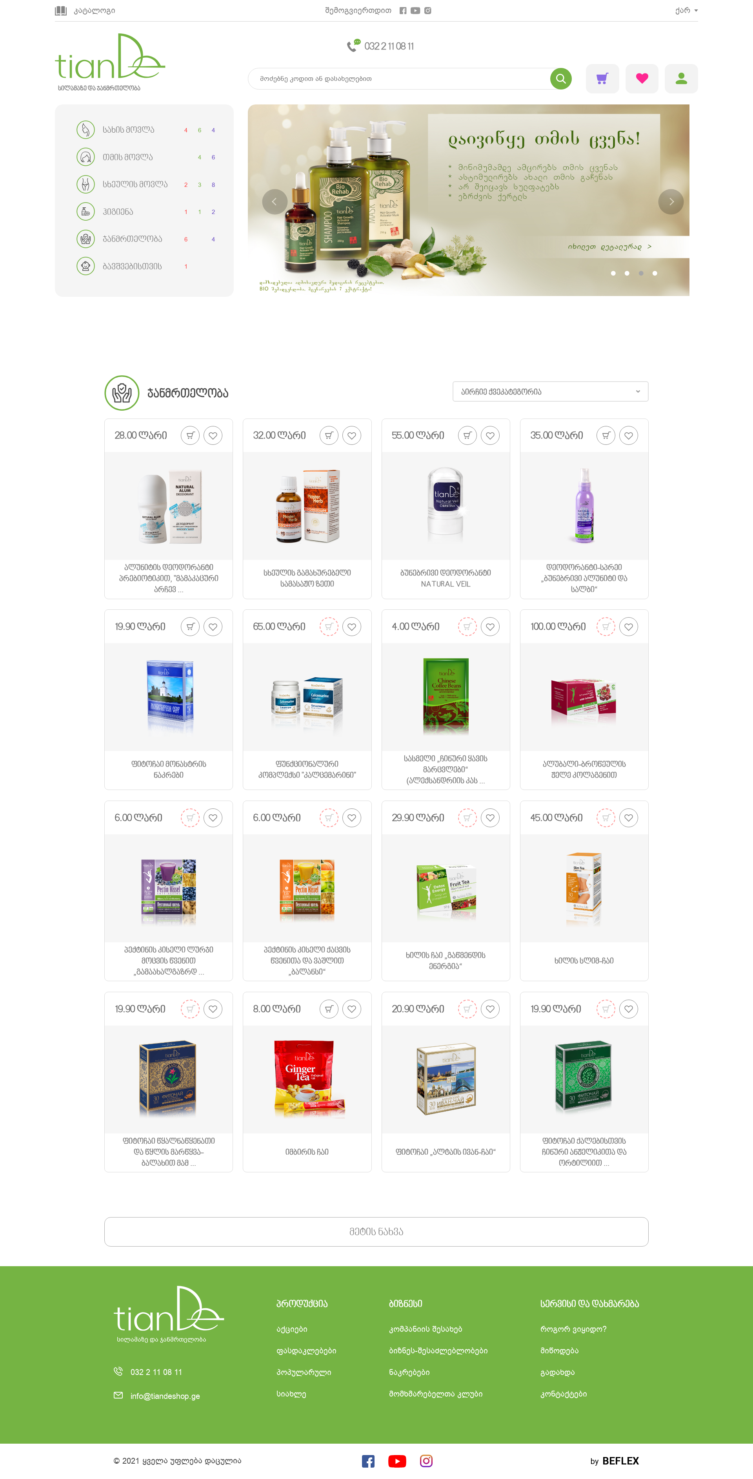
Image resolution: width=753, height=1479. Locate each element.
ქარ (682, 10)
